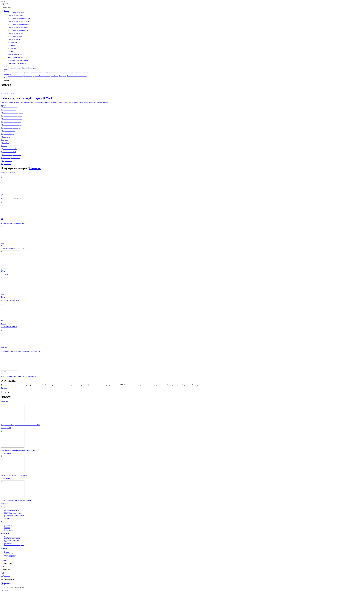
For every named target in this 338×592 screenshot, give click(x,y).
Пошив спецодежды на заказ (38, 73)
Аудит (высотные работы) (15, 73)
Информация (8, 74)
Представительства (10, 555)
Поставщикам (32, 68)
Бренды (6, 69)
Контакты (7, 77)
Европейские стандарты (46, 76)
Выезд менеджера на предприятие (57, 73)
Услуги (6, 71)
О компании (11, 68)
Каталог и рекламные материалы (77, 76)
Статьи (56, 76)
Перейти (3, 105)
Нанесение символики (75, 73)
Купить (6, 552)
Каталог (6, 11)
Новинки (35, 168)
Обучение (85, 73)
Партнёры (25, 68)
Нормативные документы (31, 76)
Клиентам (4, 548)
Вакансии (18, 68)
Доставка (26, 73)
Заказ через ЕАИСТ (10, 556)
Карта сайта (4, 590)
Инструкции (62, 76)
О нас (6, 66)
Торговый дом (8, 553)
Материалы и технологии (15, 76)
